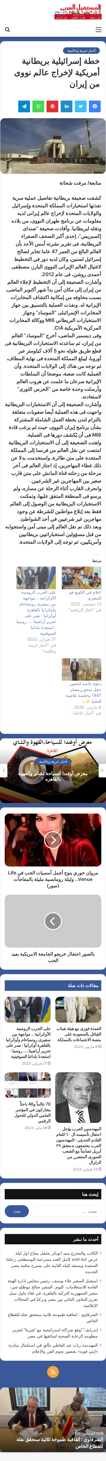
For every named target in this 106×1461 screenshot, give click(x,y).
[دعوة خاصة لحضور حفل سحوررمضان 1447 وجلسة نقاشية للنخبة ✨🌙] (81, 669)
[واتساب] (38, 106)
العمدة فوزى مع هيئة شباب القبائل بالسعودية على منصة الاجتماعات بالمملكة (79, 1034)
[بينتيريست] (52, 106)
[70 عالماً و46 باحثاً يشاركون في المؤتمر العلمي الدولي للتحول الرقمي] (28, 1085)
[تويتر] (81, 106)
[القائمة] (99, 29)
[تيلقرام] (24, 106)
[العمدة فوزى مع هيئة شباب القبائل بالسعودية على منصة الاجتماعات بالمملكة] (78, 1010)
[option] (53, 770)
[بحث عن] (7, 29)
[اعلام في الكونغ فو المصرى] (81, 578)
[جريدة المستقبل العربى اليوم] (78, 11)
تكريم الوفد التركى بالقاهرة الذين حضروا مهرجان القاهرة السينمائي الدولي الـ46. (53, 776)
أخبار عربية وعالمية (81, 50)
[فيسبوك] (95, 106)
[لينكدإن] (66, 106)
